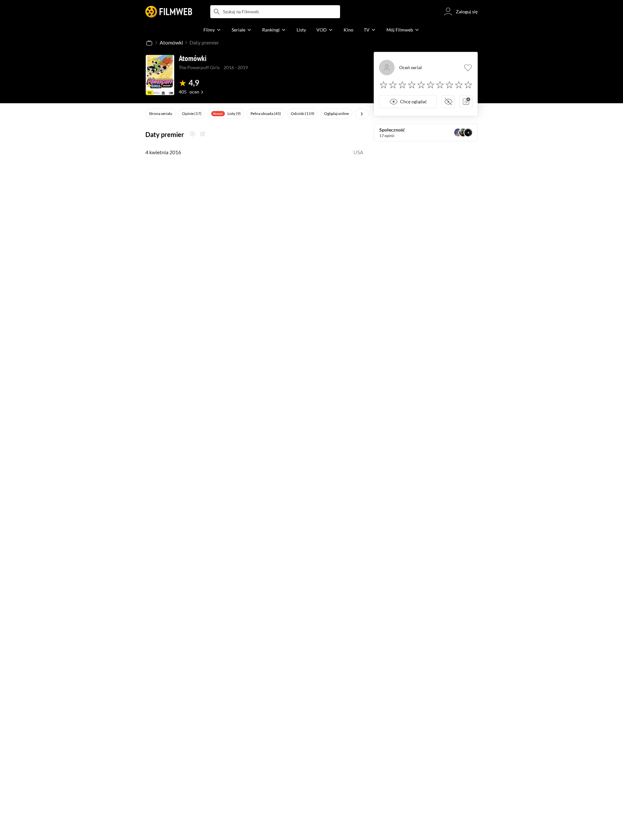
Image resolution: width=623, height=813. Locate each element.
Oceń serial (410, 67)
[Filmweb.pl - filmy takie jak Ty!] (168, 12)
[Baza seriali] (149, 42)
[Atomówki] (160, 75)
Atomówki (171, 42)
